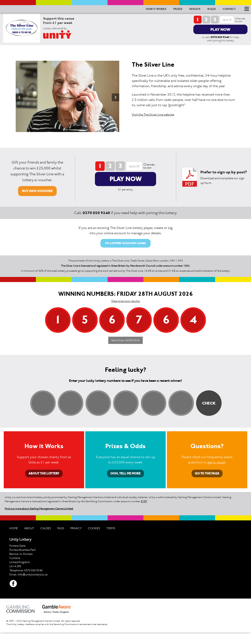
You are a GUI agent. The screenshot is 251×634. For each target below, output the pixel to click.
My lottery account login (125, 243)
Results (194, 9)
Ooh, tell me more (125, 473)
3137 (144, 501)
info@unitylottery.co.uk (33, 574)
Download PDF (189, 177)
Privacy (76, 528)
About (29, 528)
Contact (229, 9)
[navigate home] (61, 34)
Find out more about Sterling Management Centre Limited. (39, 508)
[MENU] (246, 9)
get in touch (216, 462)
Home (13, 528)
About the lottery (44, 473)
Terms (110, 528)
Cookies (94, 528)
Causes (45, 528)
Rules (211, 9)
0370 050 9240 (220, 37)
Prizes (177, 9)
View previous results (125, 301)
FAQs (60, 528)
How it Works (156, 9)
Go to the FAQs (207, 473)
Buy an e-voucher (37, 191)
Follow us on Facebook (13, 584)
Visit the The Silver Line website (153, 114)
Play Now (220, 29)
